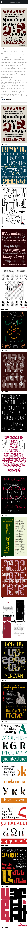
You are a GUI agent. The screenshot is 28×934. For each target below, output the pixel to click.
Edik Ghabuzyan (4, 144)
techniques (4, 6)
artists (9, 6)
